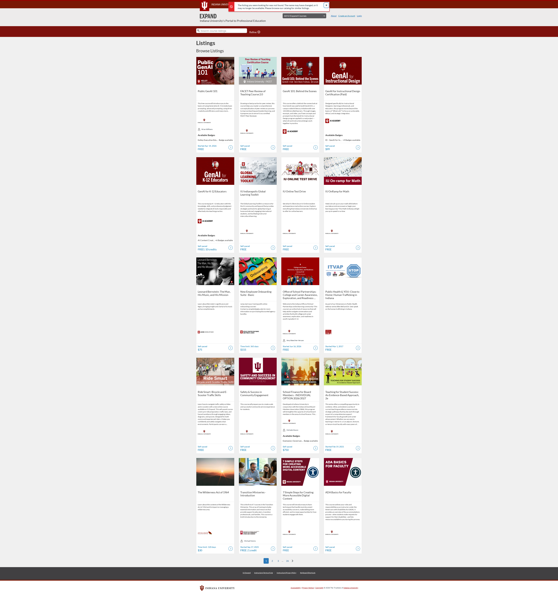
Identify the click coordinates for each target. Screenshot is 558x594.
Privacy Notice (308, 588)
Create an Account (346, 16)
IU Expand (247, 573)
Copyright (319, 588)
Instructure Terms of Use (263, 573)
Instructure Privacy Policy (286, 573)
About (334, 16)
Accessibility (296, 588)
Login (359, 16)
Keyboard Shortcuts (307, 573)
